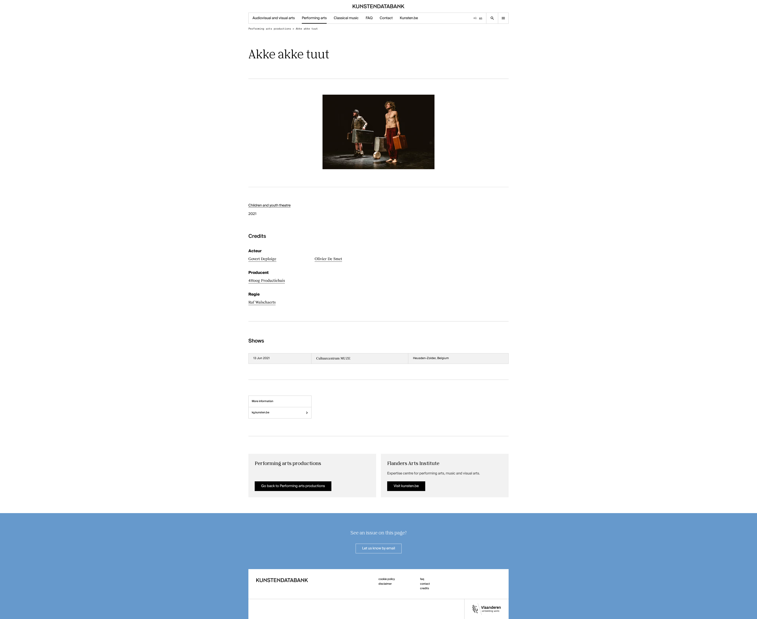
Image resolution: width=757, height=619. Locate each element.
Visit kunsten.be (406, 486)
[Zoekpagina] (492, 18)
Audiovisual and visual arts (274, 18)
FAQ (369, 18)
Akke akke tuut (307, 28)
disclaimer (385, 584)
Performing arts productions (269, 28)
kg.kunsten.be (260, 412)
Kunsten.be (409, 18)
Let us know (378, 548)
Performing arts (314, 18)
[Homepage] (379, 6)
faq (422, 579)
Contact (386, 18)
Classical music (346, 18)
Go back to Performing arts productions (293, 486)
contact (425, 584)
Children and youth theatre (269, 205)
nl (475, 18)
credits (424, 588)
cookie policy (386, 579)
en (480, 18)
